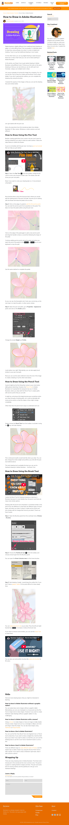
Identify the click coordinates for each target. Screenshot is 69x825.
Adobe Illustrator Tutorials (12, 13)
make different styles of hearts (28, 748)
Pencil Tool (29, 387)
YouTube (60, 815)
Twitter (55, 815)
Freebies (46, 2)
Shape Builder (16, 727)
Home (17, 2)
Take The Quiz (57, 8)
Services (23, 2)
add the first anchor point (33, 204)
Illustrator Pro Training (61, 3)
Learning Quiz (30, 3)
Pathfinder (8, 727)
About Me (52, 3)
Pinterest (57, 815)
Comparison (39, 810)
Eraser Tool (38, 631)
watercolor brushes (34, 659)
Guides (37, 812)
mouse (11, 722)
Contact (54, 810)
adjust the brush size (15, 626)
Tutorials (38, 2)
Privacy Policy (46, 822)
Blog (37, 815)
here (53, 48)
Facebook (52, 815)
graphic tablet (16, 584)
